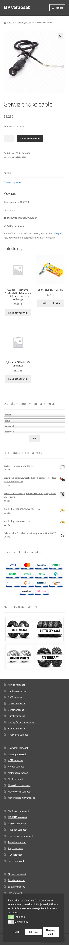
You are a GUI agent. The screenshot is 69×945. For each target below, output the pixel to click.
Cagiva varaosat (16, 703)
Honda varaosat (16, 728)
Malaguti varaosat (18, 772)
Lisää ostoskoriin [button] (18, 312)
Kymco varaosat (17, 766)
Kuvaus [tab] (7, 172)
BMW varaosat (16, 697)
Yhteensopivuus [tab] (12, 182)
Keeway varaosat (17, 754)
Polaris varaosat (17, 842)
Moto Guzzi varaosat (19, 785)
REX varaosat (15, 854)
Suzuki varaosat (16, 886)
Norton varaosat (17, 823)
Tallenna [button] (33, 932)
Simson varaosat (17, 874)
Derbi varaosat (16, 709)
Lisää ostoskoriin (30, 138)
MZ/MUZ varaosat (17, 817)
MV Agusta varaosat (18, 811)
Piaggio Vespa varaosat (20, 836)
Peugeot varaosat (17, 829)
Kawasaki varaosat (18, 747)
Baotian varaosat (17, 691)
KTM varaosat (15, 760)
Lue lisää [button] (13, 912)
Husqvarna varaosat (19, 734)
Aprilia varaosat (16, 684)
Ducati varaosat (16, 715)
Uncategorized (24, 22)
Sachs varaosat (16, 861)
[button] (60, 36)
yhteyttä (58, 233)
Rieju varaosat (15, 848)
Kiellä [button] (16, 932)
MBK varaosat (15, 779)
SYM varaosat (15, 892)
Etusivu (10, 22)
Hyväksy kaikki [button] (51, 932)
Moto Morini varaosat (19, 791)
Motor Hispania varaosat (21, 797)
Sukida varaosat (16, 880)
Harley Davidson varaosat (22, 722)
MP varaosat (17, 7)
